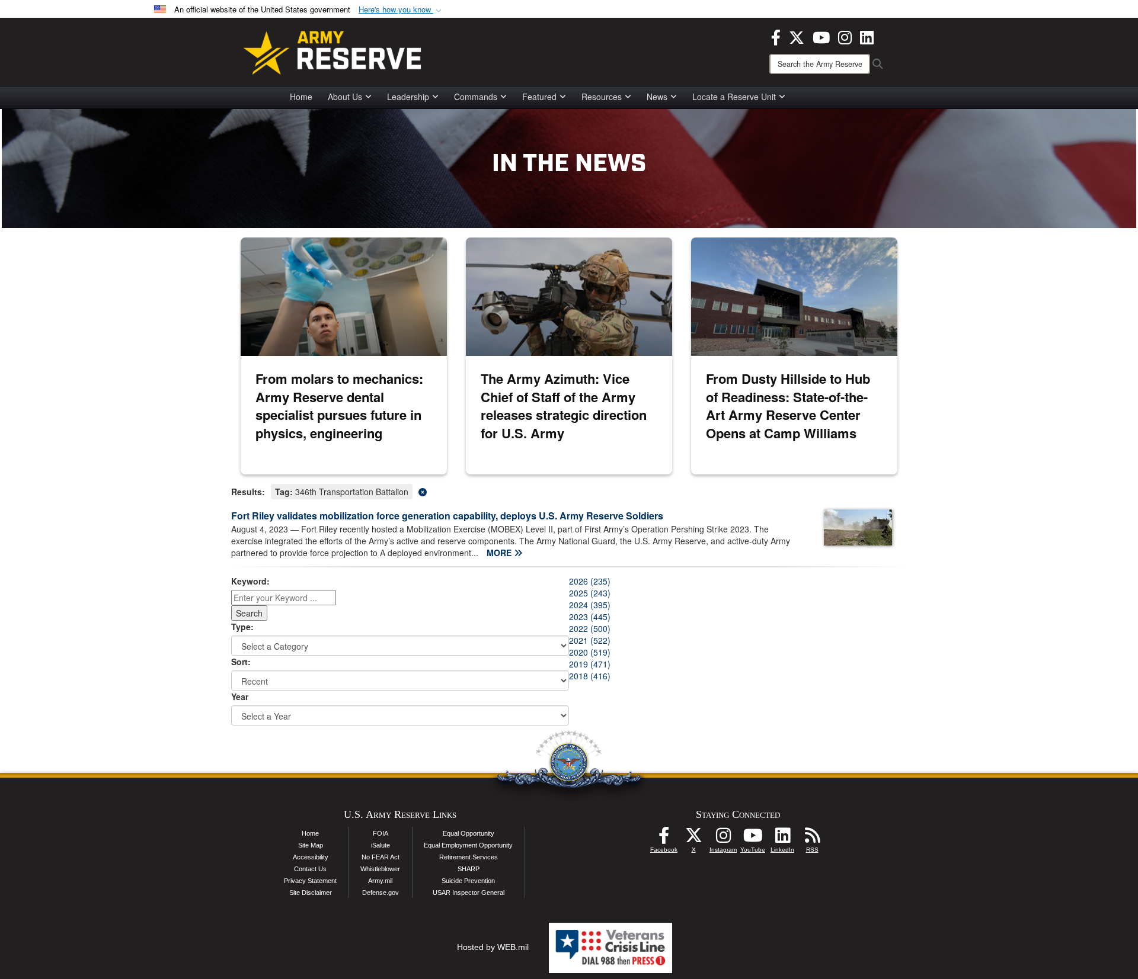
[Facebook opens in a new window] (776, 36)
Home (301, 96)
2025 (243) (589, 593)
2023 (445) (589, 616)
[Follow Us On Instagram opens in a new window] (723, 838)
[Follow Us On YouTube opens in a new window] (753, 838)
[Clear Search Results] (569, 490)
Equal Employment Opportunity (468, 845)
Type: (242, 627)
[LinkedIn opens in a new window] (867, 36)
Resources (601, 96)
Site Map (310, 845)
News (657, 96)
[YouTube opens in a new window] (821, 36)
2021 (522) (589, 640)
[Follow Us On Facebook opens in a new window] (664, 838)
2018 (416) (589, 676)
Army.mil (380, 880)
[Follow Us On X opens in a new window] (693, 838)
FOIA (380, 833)
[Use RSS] (812, 838)
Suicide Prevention (468, 880)
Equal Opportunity (468, 833)
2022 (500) (589, 628)
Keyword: (250, 581)
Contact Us (310, 868)
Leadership (408, 96)
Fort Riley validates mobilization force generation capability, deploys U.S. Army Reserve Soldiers (447, 515)
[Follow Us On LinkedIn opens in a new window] (782, 838)
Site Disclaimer (310, 892)
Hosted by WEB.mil (493, 947)
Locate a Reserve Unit (734, 96)
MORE (500, 552)
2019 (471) (589, 664)
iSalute (380, 845)
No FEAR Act (380, 857)
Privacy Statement (310, 880)
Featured (539, 96)
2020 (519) (589, 652)
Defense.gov (380, 892)
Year (239, 696)
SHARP (469, 868)
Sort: (241, 661)
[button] (401, 10)
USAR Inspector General (468, 892)
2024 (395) (589, 605)
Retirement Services (468, 857)
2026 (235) (589, 581)
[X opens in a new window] (796, 36)
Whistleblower (380, 868)
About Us (345, 96)
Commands (475, 96)
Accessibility (310, 857)
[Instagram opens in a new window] (845, 36)
